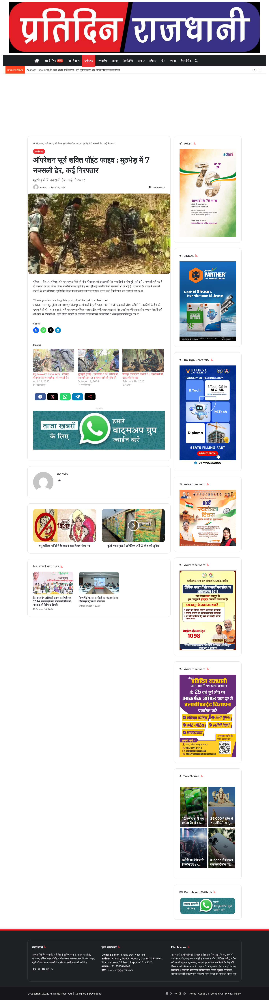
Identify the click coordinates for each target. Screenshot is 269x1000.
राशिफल (152, 60)
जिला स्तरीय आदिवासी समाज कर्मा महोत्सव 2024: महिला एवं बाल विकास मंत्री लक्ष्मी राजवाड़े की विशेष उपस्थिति (52, 601)
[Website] (59, 480)
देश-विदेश (72, 60)
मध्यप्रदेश (102, 60)
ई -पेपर (55, 60)
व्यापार (173, 60)
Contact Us (217, 993)
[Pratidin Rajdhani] (134, 27)
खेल (163, 60)
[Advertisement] (134, 104)
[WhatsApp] (52, 969)
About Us (203, 993)
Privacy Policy (233, 993)
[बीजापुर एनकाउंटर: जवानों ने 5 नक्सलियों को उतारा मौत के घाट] (142, 360)
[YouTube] (43, 969)
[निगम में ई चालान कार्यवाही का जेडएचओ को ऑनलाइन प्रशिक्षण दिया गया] (99, 583)
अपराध (115, 60)
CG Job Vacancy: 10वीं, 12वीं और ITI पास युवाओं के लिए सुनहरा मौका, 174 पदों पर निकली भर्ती (70, 69)
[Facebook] (34, 969)
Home (39, 143)
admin (43, 187)
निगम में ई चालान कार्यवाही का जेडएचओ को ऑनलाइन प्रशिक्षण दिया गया (98, 599)
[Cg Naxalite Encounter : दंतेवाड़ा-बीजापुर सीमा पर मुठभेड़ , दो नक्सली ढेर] (53, 360)
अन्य (140, 60)
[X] (39, 969)
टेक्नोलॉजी (128, 60)
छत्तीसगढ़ (89, 60)
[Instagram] (47, 969)
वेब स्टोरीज (186, 60)
